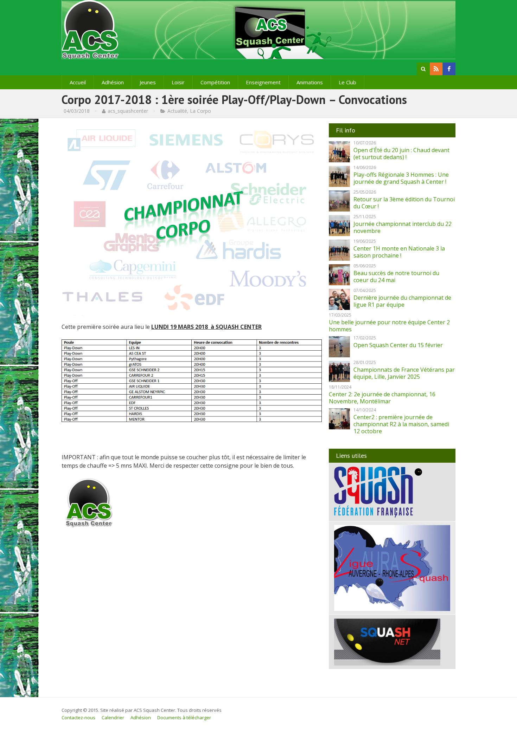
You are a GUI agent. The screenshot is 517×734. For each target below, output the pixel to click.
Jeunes (148, 82)
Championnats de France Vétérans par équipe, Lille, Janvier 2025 (404, 373)
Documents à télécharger (184, 717)
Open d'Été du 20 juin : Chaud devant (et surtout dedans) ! (401, 153)
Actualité (177, 111)
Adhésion (113, 82)
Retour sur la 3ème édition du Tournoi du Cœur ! (404, 202)
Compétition (215, 82)
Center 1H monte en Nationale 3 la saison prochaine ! (399, 252)
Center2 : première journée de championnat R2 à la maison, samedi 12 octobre (401, 424)
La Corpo (200, 111)
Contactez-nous (78, 717)
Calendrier (113, 717)
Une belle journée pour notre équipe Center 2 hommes (389, 325)
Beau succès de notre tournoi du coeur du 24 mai (396, 276)
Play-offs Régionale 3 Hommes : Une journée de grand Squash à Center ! (401, 178)
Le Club (347, 82)
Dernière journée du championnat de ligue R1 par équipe (402, 301)
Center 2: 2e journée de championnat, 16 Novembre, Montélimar (382, 397)
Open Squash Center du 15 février (398, 345)
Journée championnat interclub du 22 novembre (402, 227)
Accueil (78, 82)
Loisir (178, 82)
